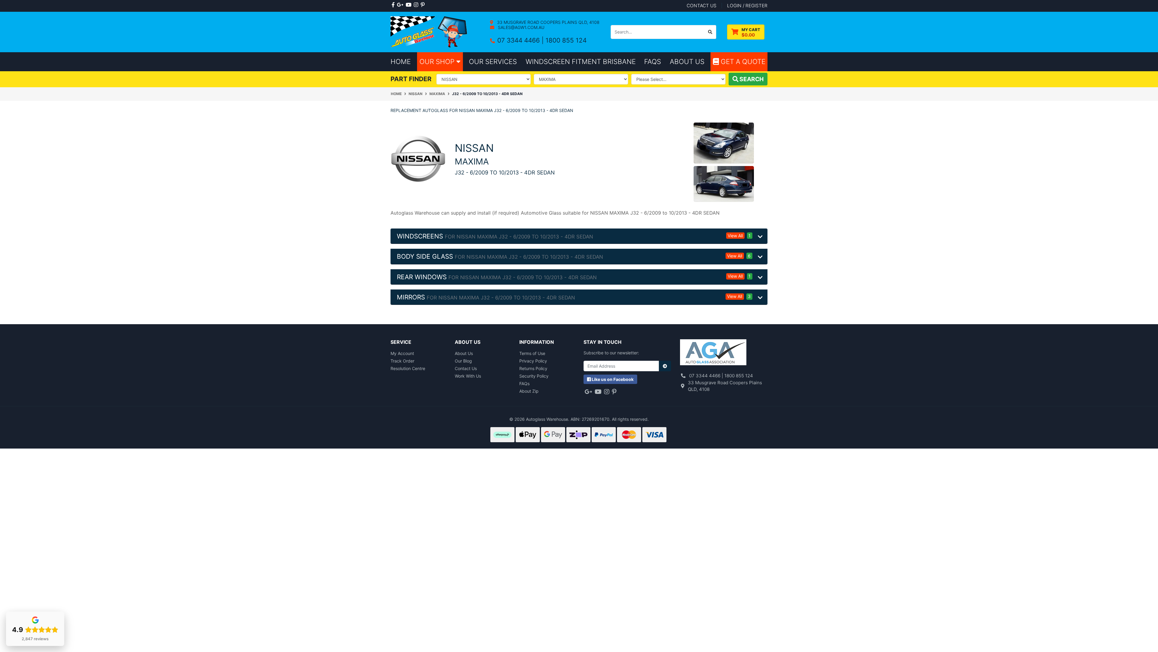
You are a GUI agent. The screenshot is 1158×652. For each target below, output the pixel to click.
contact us (702, 5)
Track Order (402, 360)
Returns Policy (533, 368)
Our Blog (463, 360)
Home (401, 61)
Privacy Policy (533, 360)
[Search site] (710, 32)
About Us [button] (687, 61)
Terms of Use (532, 353)
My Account (402, 353)
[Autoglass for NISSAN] (418, 158)
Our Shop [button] (437, 61)
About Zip (529, 391)
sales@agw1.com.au (520, 27)
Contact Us (466, 368)
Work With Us (468, 376)
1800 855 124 (566, 40)
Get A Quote (742, 61)
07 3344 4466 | (521, 40)
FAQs (524, 383)
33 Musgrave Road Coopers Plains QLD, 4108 (548, 22)
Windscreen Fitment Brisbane (581, 61)
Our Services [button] (493, 61)
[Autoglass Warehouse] (430, 31)
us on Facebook (613, 379)
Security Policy (534, 376)
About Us (464, 353)
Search (751, 79)
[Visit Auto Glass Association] (713, 353)
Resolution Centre (408, 368)
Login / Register (747, 5)
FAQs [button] (652, 61)
